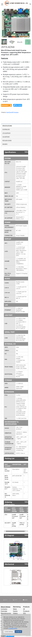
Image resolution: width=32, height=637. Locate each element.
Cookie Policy (13, 628)
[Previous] (4, 21)
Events (15, 611)
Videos (15, 613)
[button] (2, 4)
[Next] (28, 21)
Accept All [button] (18, 631)
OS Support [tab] (6, 136)
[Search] (30, 4)
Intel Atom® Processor (12, 112)
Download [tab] (6, 129)
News (15, 609)
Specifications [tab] (7, 125)
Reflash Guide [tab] (6, 140)
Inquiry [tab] (5, 144)
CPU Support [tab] (6, 133)
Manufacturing (6, 613)
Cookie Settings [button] (9, 631)
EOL (24, 613)
